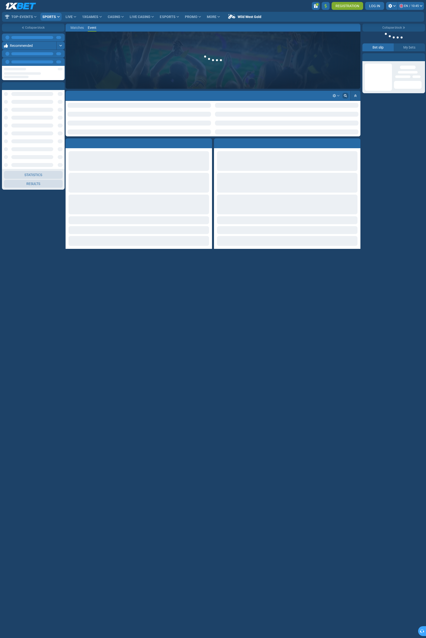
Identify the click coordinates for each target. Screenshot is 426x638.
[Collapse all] (355, 96)
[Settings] (392, 6)
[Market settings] (336, 95)
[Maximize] (60, 46)
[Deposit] (326, 6)
